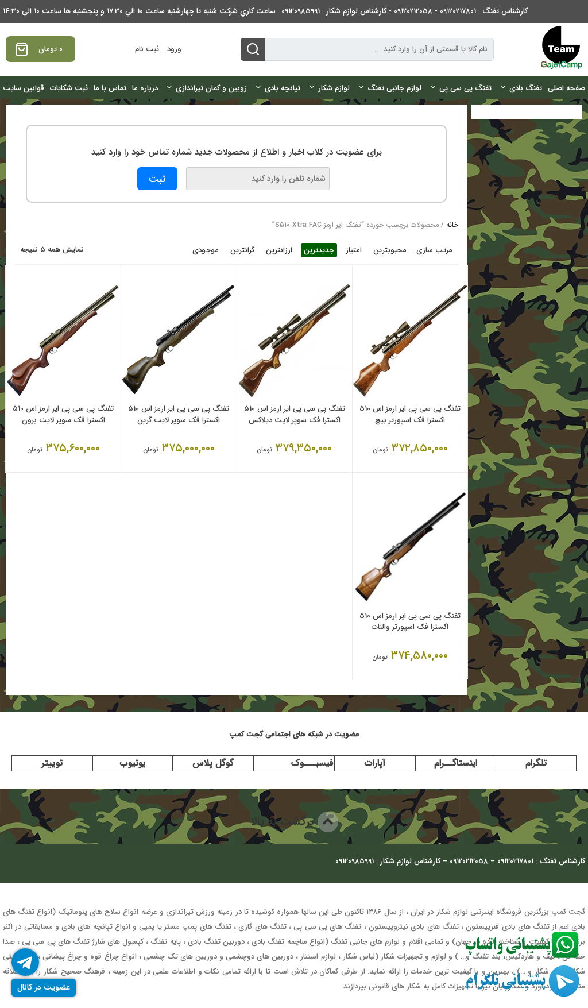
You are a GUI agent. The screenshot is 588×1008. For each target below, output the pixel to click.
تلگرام (536, 763)
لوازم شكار (334, 88)
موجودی (205, 250)
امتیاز (354, 250)
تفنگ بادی (525, 88)
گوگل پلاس (213, 763)
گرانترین (242, 250)
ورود (174, 49)
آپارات (375, 763)
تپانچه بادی (282, 88)
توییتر (52, 763)
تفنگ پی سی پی (465, 88)
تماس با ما (110, 88)
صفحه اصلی (566, 88)
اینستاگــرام (455, 763)
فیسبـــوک (312, 763)
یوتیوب (132, 763)
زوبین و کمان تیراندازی (211, 88)
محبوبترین (390, 250)
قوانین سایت (23, 88)
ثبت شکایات (69, 88)
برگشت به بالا (284, 822)
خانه (452, 224)
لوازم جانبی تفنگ (394, 88)
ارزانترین (279, 250)
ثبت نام (147, 49)
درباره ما (145, 88)
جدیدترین (319, 250)
